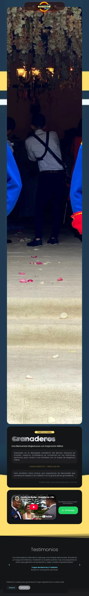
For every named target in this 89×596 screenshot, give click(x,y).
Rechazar (24, 588)
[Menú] (55, 6)
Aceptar (12, 588)
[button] (9, 565)
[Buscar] (33, 6)
